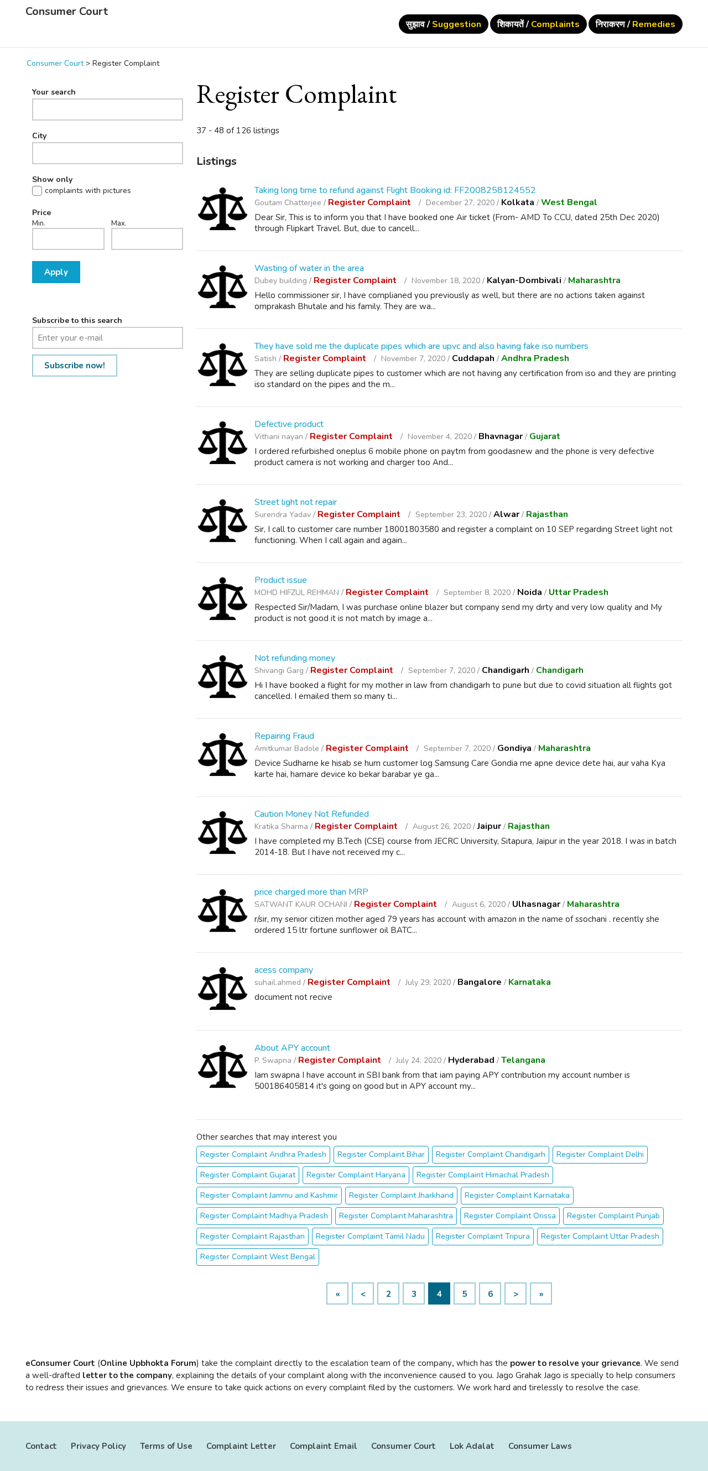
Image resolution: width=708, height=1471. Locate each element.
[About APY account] (222, 1068)
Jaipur (489, 826)
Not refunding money (294, 658)
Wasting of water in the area (309, 268)
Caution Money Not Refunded (311, 814)
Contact (41, 1446)
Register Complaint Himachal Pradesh (483, 1175)
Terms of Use (166, 1446)
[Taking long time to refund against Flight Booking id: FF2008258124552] (222, 210)
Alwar (506, 514)
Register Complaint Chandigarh (490, 1154)
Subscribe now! (74, 365)
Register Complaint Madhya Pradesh (264, 1216)
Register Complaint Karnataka (517, 1195)
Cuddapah (473, 358)
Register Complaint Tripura (483, 1236)
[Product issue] (222, 600)
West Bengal (569, 202)
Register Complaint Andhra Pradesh (263, 1154)
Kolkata (517, 202)
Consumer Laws (540, 1446)
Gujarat (544, 436)
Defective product (289, 424)
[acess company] (222, 990)
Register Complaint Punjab (613, 1216)
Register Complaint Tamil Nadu (370, 1236)
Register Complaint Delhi (600, 1154)
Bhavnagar (500, 436)
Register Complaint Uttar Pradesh (600, 1236)
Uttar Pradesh (578, 592)
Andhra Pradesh (535, 358)
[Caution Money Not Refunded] (222, 834)
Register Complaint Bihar (381, 1154)
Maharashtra (594, 280)
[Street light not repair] (222, 522)
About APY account (292, 1048)
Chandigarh (505, 670)
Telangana (523, 1060)
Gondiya (514, 748)
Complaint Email (323, 1446)
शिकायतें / (538, 24)
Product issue (280, 580)
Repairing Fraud (284, 736)
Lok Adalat (472, 1446)
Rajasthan (547, 514)
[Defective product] (222, 444)
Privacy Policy (98, 1446)
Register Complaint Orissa (510, 1216)
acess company (283, 970)
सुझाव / (443, 24)
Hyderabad (471, 1060)
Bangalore (479, 982)
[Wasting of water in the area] (222, 288)
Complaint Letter (241, 1446)
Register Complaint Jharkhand (401, 1195)
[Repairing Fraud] (222, 756)
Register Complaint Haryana (355, 1175)
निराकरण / (635, 24)
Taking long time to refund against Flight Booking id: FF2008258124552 (395, 190)
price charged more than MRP (311, 892)
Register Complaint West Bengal (257, 1256)
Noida (529, 592)
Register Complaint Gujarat (247, 1175)
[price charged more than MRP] (222, 912)
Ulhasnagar (536, 904)
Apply (56, 272)
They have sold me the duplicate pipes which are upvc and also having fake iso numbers (421, 346)
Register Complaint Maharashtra (396, 1216)
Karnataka (529, 982)
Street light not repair (295, 502)
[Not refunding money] (222, 678)
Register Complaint (370, 202)
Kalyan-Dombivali (524, 280)
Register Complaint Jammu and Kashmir (269, 1195)
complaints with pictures (88, 191)
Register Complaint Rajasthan (252, 1236)
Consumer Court (66, 12)
